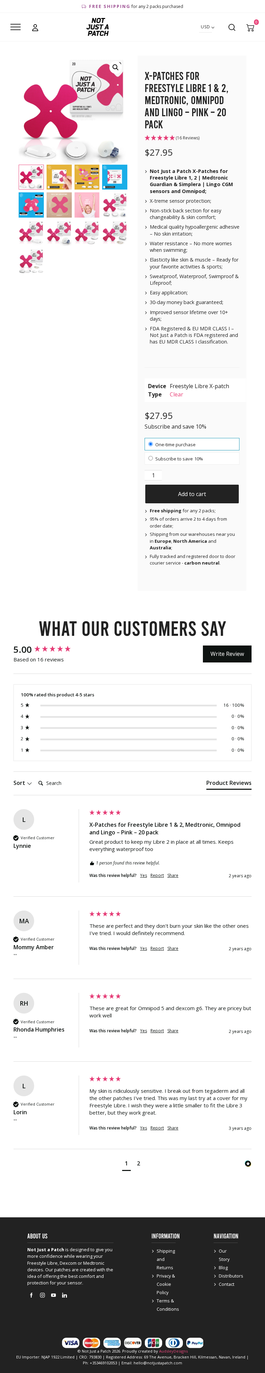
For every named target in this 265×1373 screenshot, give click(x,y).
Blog (223, 1267)
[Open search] (232, 27)
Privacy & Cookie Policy (166, 1284)
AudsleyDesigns (173, 1351)
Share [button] (172, 875)
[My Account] (35, 27)
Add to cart (192, 494)
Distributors (231, 1276)
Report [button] (157, 875)
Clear (176, 394)
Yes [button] (143, 875)
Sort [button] (20, 783)
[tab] (229, 784)
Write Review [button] (227, 654)
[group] (49, 649)
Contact (226, 1284)
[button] (115, 67)
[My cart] (250, 27)
